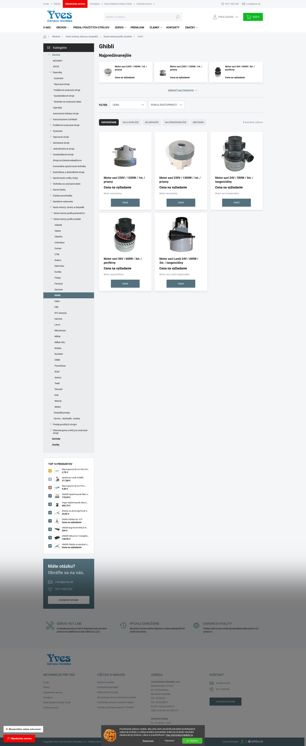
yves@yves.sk (64, 582)
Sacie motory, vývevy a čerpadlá (68, 207)
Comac (58, 248)
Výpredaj (57, 107)
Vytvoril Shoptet (230, 741)
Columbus (60, 242)
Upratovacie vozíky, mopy (65, 178)
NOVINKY (57, 60)
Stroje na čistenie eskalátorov (67, 160)
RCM (57, 371)
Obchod (56, 55)
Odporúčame (108, 122)
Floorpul (59, 283)
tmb (56, 395)
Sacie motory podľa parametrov (69, 213)
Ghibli (58, 295)
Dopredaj (57, 72)
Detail (125, 202)
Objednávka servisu (75, 4)
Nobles (58, 348)
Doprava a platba (105, 682)
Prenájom (94, 4)
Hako (57, 301)
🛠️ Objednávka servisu (19, 738)
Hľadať (177, 17)
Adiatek (58, 225)
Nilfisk (58, 336)
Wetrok (58, 401)
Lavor (57, 324)
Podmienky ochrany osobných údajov (115, 702)
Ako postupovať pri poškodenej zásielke (116, 697)
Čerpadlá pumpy (62, 412)
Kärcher (58, 319)
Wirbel (58, 407)
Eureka (58, 272)
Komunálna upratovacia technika (69, 166)
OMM (57, 360)
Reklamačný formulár (107, 692)
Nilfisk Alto (60, 342)
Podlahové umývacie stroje (67, 90)
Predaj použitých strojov (65, 424)
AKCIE (56, 66)
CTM (57, 254)
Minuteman (60, 330)
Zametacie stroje (61, 143)
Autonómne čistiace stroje (66, 113)
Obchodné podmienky (108, 687)
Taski (57, 383)
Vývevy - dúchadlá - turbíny (67, 418)
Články (57, 4)
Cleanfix (58, 236)
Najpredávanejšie (175, 122)
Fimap (58, 277)
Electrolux (59, 266)
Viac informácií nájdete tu (179, 735)
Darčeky (56, 438)
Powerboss (60, 365)
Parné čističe (59, 189)
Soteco (58, 377)
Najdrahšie (152, 122)
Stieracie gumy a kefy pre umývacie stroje (70, 431)
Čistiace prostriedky (62, 195)
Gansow (59, 289)
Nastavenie (148, 740)
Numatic (59, 354)
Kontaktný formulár (68, 600)
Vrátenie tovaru (144, 4)
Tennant (59, 389)
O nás (46, 4)
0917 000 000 (63, 589)
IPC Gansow (61, 313)
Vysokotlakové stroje (64, 96)
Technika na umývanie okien (67, 101)
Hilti (56, 307)
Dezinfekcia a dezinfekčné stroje (68, 172)
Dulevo (58, 260)
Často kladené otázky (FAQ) (118, 4)
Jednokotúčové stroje (63, 148)
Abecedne (198, 122)
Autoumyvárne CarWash (65, 119)
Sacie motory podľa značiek (67, 219)
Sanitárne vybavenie (63, 201)
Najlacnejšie (131, 122)
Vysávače (58, 78)
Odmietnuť (170, 740)
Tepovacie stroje (62, 84)
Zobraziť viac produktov (181, 90)
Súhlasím (194, 740)
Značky (55, 444)
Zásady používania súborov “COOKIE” (115, 707)
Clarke (58, 231)
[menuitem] (48, 27)
